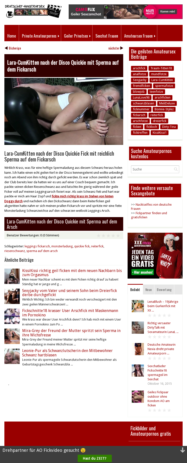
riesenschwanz (14, 251)
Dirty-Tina (169, 127)
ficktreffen (140, 132)
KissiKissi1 (160, 132)
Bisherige (15, 47)
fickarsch (139, 115)
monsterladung (62, 246)
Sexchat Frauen (106, 36)
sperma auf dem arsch (42, 251)
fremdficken (141, 86)
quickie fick (82, 246)
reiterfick (97, 246)
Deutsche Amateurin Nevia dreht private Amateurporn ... (162, 349)
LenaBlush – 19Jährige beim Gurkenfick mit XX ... (163, 306)
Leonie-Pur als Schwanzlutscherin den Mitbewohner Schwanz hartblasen (67, 352)
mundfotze (159, 74)
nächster (114, 47)
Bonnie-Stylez (164, 109)
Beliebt (135, 289)
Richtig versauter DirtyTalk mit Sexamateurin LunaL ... (163, 327)
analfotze (139, 74)
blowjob (139, 91)
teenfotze (156, 91)
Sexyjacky (139, 80)
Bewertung (164, 289)
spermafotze (164, 86)
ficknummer (141, 109)
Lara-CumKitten (162, 80)
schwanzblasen (143, 103)
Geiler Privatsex (76, 36)
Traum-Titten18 (161, 68)
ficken (137, 127)
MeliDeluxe (167, 103)
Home (11, 36)
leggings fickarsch (37, 246)
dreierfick (159, 121)
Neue (148, 289)
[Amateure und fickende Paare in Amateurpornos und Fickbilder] (33, 17)
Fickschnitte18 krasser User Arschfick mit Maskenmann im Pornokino (70, 312)
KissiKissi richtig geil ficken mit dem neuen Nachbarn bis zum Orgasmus (72, 272)
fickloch (151, 127)
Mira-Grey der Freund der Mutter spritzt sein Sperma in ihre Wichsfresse (71, 332)
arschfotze (140, 121)
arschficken (162, 97)
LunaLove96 (141, 97)
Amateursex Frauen (138, 36)
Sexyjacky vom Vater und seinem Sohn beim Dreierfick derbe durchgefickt (69, 292)
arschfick (139, 68)
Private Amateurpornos (39, 36)
